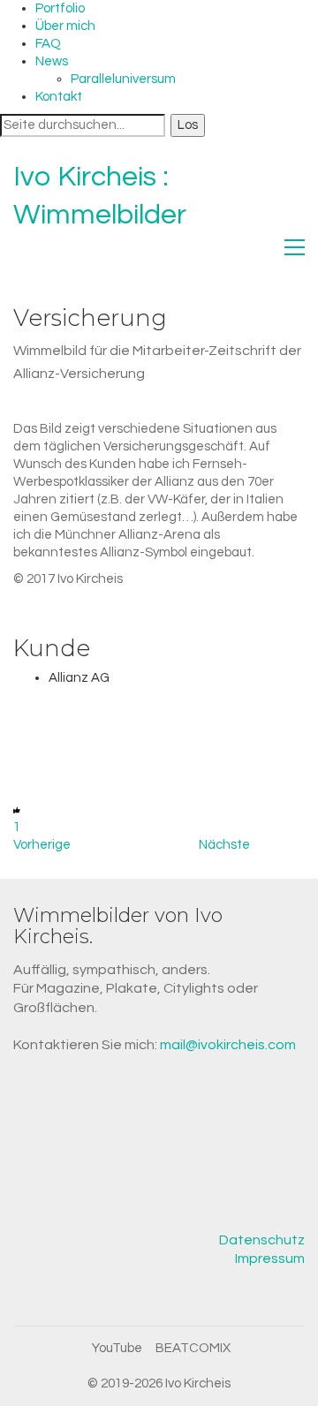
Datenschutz (262, 1240)
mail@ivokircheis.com (228, 1045)
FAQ (48, 43)
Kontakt (58, 96)
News (51, 61)
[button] (294, 247)
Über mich (65, 26)
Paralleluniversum (123, 79)
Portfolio (60, 8)
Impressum (270, 1258)
